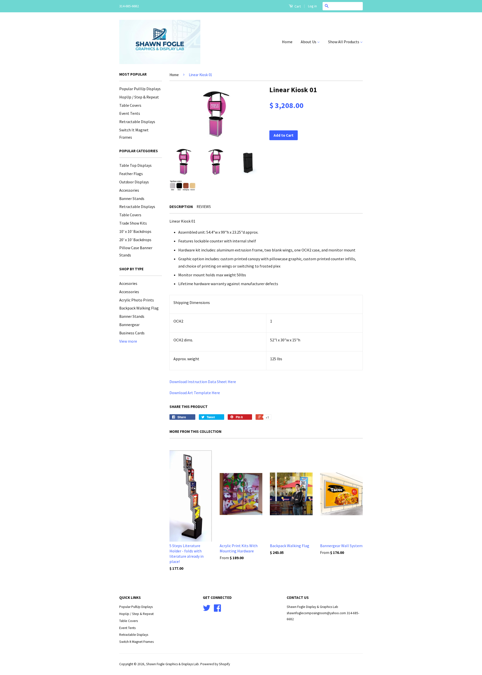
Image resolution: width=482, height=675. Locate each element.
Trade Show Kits (133, 223)
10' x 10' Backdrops (135, 231)
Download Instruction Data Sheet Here (202, 381)
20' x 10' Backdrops (135, 239)
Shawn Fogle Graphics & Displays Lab (172, 664)
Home (287, 41)
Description (181, 206)
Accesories (128, 283)
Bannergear (129, 324)
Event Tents (129, 113)
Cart (297, 6)
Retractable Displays (137, 121)
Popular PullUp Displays (140, 88)
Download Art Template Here (194, 392)
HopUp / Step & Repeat (139, 96)
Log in (312, 6)
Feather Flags (131, 173)
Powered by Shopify (215, 664)
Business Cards (132, 332)
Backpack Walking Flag (139, 307)
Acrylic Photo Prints (136, 299)
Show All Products (344, 41)
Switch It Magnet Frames (136, 642)
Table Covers (130, 105)
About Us (309, 41)
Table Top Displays (135, 165)
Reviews (204, 206)
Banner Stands (131, 198)
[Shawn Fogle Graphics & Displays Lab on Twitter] (206, 610)
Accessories (129, 190)
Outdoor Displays (134, 181)
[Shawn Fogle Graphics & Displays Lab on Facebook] (217, 610)
